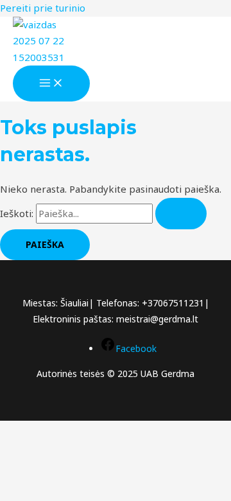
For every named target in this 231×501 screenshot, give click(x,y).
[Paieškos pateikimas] (181, 213)
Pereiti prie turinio (42, 7)
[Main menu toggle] (51, 83)
